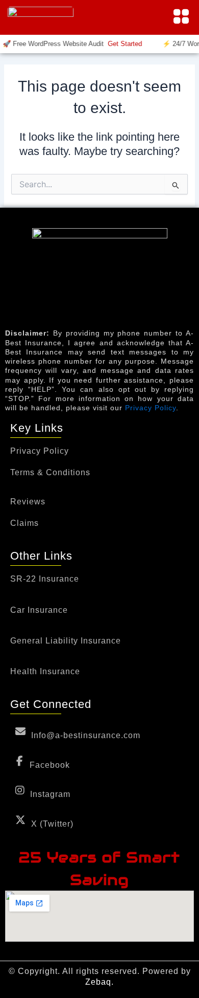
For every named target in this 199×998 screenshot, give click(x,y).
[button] (181, 17)
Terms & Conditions (50, 473)
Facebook (50, 765)
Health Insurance (45, 672)
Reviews (27, 501)
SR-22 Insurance (44, 579)
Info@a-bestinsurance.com (85, 735)
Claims (24, 523)
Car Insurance (39, 610)
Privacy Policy (150, 408)
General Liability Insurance (65, 641)
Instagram (50, 794)
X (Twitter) (52, 823)
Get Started (122, 44)
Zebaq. (99, 982)
